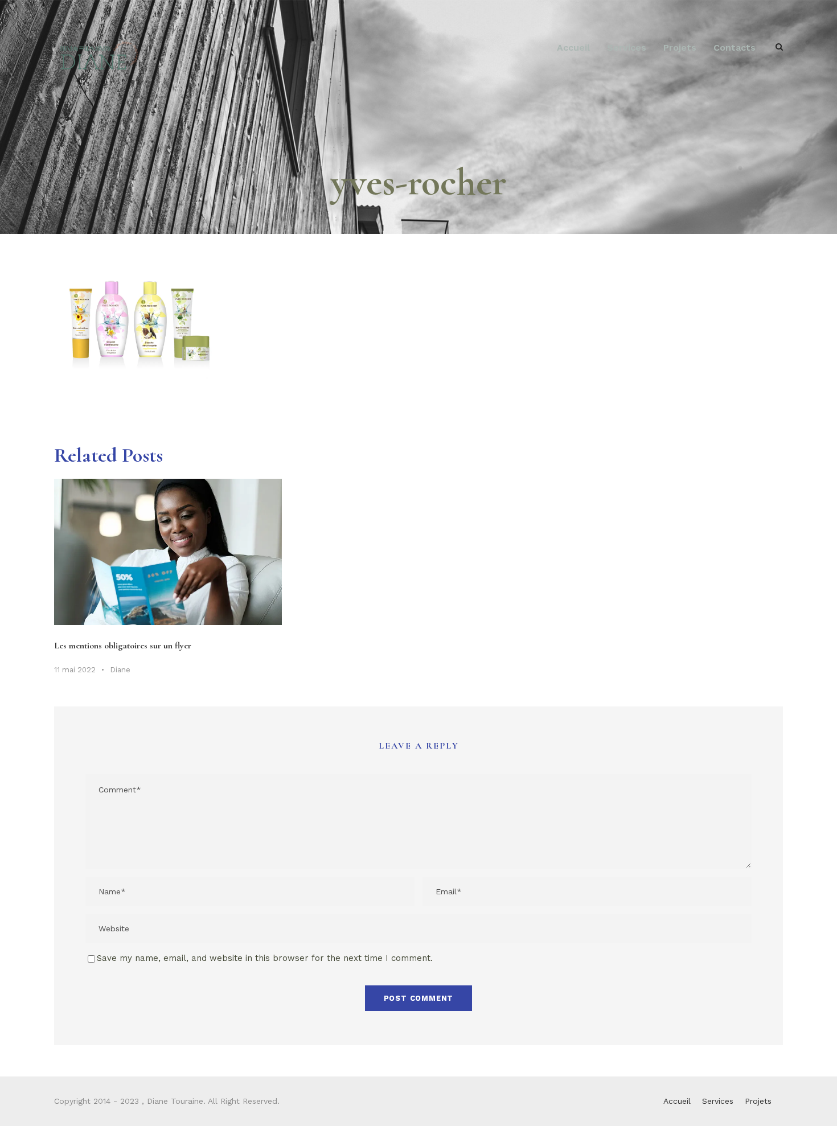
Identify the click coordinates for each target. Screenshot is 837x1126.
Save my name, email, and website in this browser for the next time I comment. (265, 958)
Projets (679, 47)
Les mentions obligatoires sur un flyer (122, 645)
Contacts (734, 47)
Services (626, 47)
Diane (120, 669)
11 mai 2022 (75, 669)
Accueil (573, 47)
